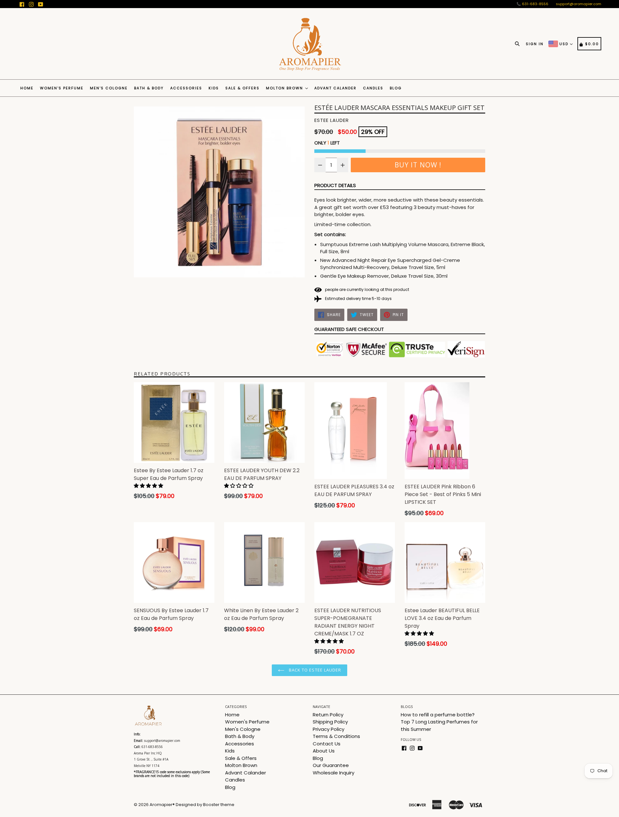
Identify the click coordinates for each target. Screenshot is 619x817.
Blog (396, 88)
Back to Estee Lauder (314, 670)
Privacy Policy (328, 729)
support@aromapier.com (578, 3)
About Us (324, 750)
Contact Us (326, 743)
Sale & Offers (242, 88)
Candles (373, 88)
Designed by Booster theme (205, 805)
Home (27, 88)
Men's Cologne (109, 88)
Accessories (186, 88)
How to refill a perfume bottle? (438, 714)
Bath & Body (149, 88)
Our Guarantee (331, 765)
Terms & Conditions (336, 736)
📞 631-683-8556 (532, 3)
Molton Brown (285, 88)
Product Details (335, 185)
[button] (149, 485)
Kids (214, 88)
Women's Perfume (62, 88)
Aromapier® (162, 805)
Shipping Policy (330, 721)
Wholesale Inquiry (333, 772)
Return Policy (328, 714)
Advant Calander (335, 88)
